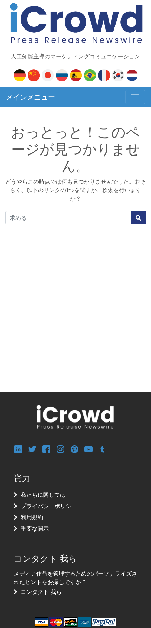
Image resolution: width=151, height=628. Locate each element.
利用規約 (32, 517)
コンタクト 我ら (41, 591)
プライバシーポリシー (49, 505)
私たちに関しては (43, 494)
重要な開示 (35, 528)
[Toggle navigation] (135, 97)
